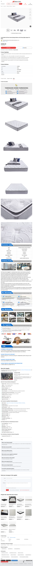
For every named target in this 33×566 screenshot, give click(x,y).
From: (5, 478)
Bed (1, 539)
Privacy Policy (29, 563)
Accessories (18, 539)
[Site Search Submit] (20, 4)
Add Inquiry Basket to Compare (16, 33)
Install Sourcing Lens (5, 561)
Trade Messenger (14, 560)
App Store (3, 560)
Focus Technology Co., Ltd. (10, 563)
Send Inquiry (8, 47)
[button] (1, 1)
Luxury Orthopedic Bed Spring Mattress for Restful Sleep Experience (28, 505)
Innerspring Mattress (17, 548)
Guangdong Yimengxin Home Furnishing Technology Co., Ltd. (11, 40)
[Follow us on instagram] (29, 560)
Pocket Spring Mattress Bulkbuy (24, 556)
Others (9, 540)
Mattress (14, 6)
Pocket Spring (3, 540)
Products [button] (8, 3)
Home (1, 6)
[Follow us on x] (27, 560)
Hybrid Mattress (10, 548)
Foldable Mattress (4, 548)
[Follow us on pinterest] (31, 560)
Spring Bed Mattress (28, 554)
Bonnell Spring (26, 539)
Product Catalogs (13, 537)
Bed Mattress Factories (5, 552)
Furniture (4, 6)
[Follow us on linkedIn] (23, 561)
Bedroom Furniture (9, 6)
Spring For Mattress (13, 554)
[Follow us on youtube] (30, 560)
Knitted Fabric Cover (27, 516)
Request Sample (15, 49)
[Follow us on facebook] (26, 560)
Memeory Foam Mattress (4, 529)
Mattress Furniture (20, 552)
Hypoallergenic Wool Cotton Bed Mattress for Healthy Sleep (12, 517)
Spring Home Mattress (21, 554)
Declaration (25, 563)
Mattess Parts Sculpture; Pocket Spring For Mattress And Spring (16, 402)
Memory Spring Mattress (14, 556)
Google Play (8, 560)
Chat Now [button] (25, 47)
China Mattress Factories (13, 552)
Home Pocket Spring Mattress (5, 556)
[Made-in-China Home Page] (16, 1)
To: (5, 480)
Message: (4, 482)
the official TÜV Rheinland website (26, 369)
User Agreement (21, 563)
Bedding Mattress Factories (5, 554)
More (1, 558)
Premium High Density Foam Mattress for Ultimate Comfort (20, 517)
